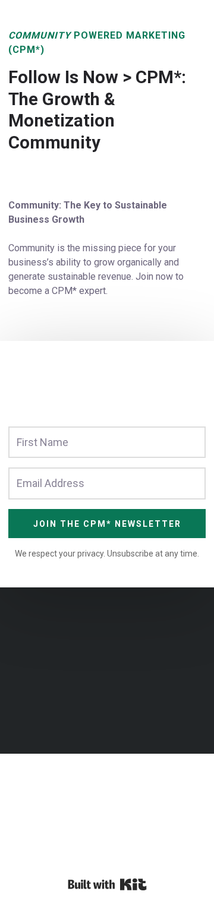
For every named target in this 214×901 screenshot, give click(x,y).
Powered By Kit (107, 884)
